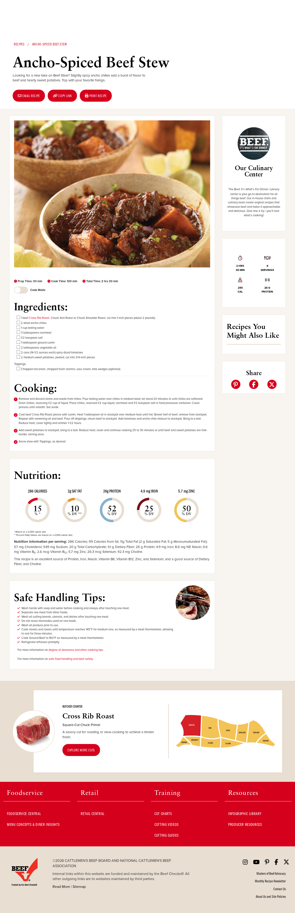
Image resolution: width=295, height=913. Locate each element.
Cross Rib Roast (88, 719)
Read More (61, 886)
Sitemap (79, 886)
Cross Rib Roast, (39, 318)
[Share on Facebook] (253, 384)
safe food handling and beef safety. (71, 659)
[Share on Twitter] (272, 384)
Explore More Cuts (81, 750)
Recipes (19, 44)
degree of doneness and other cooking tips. (76, 650)
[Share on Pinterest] (235, 384)
